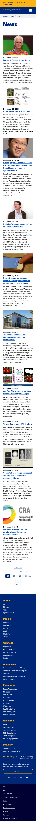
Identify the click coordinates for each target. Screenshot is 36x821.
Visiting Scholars (9, 715)
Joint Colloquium (9, 736)
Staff (5, 631)
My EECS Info (8, 692)
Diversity (6, 607)
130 (26, 576)
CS (4, 790)
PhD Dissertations (9, 733)
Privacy (5, 811)
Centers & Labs (8, 727)
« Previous (18, 568)
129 (20, 576)
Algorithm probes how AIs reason (17, 111)
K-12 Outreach (8, 649)
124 (15, 572)
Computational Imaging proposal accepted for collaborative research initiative (17, 475)
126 (27, 572)
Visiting (5, 610)
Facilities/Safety (9, 709)
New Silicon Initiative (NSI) (13, 751)
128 (13, 576)
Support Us (7, 647)
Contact (6, 658)
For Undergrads (8, 700)
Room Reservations (10, 689)
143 (18, 581)
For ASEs (6, 703)
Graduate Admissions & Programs (15, 671)
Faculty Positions (9, 652)
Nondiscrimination (9, 808)
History (5, 604)
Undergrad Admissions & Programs (15, 668)
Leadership (7, 625)
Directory (6, 623)
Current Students (9, 679)
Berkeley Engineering (10, 797)
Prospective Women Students (14, 676)
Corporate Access (9, 748)
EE (4, 786)
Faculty (6, 628)
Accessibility (7, 804)
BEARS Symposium (10, 739)
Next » (19, 584)
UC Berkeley (7, 793)
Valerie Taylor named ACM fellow (17, 424)
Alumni (5, 637)
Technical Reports (9, 730)
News (12, 16)
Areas (5, 724)
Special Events (8, 613)
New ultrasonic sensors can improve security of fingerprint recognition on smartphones (16, 280)
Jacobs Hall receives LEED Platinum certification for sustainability (14, 337)
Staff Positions (8, 655)
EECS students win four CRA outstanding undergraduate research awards (15, 532)
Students (6, 634)
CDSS (5, 801)
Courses (6, 673)
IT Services (7, 706)
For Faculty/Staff (9, 712)
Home (5, 16)
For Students (7, 695)
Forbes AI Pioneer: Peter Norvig (16, 60)
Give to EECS (18, 771)
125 (21, 572)
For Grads (6, 698)
